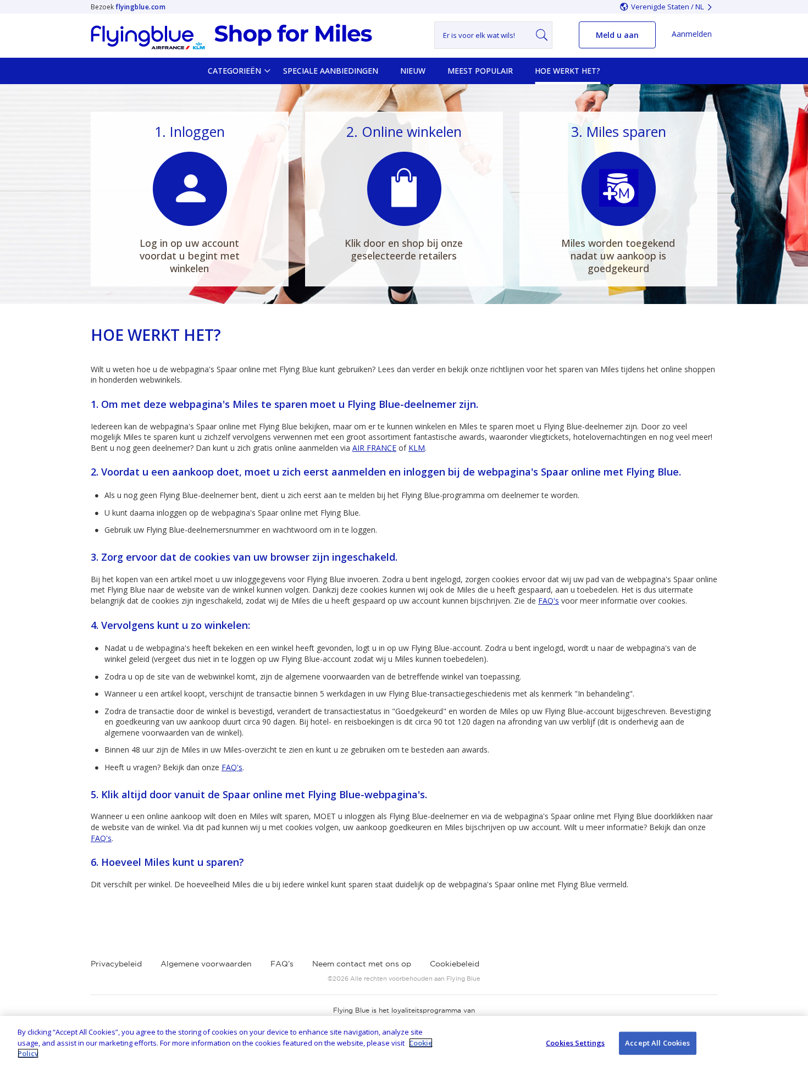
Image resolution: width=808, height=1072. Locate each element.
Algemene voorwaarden (206, 963)
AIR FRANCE (374, 448)
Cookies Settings (575, 1043)
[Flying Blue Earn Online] (231, 37)
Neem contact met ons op (361, 963)
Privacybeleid (116, 963)
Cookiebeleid (454, 963)
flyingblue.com (140, 7)
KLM (416, 448)
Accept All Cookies (657, 1043)
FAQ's (548, 600)
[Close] (790, 1043)
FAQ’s (282, 963)
